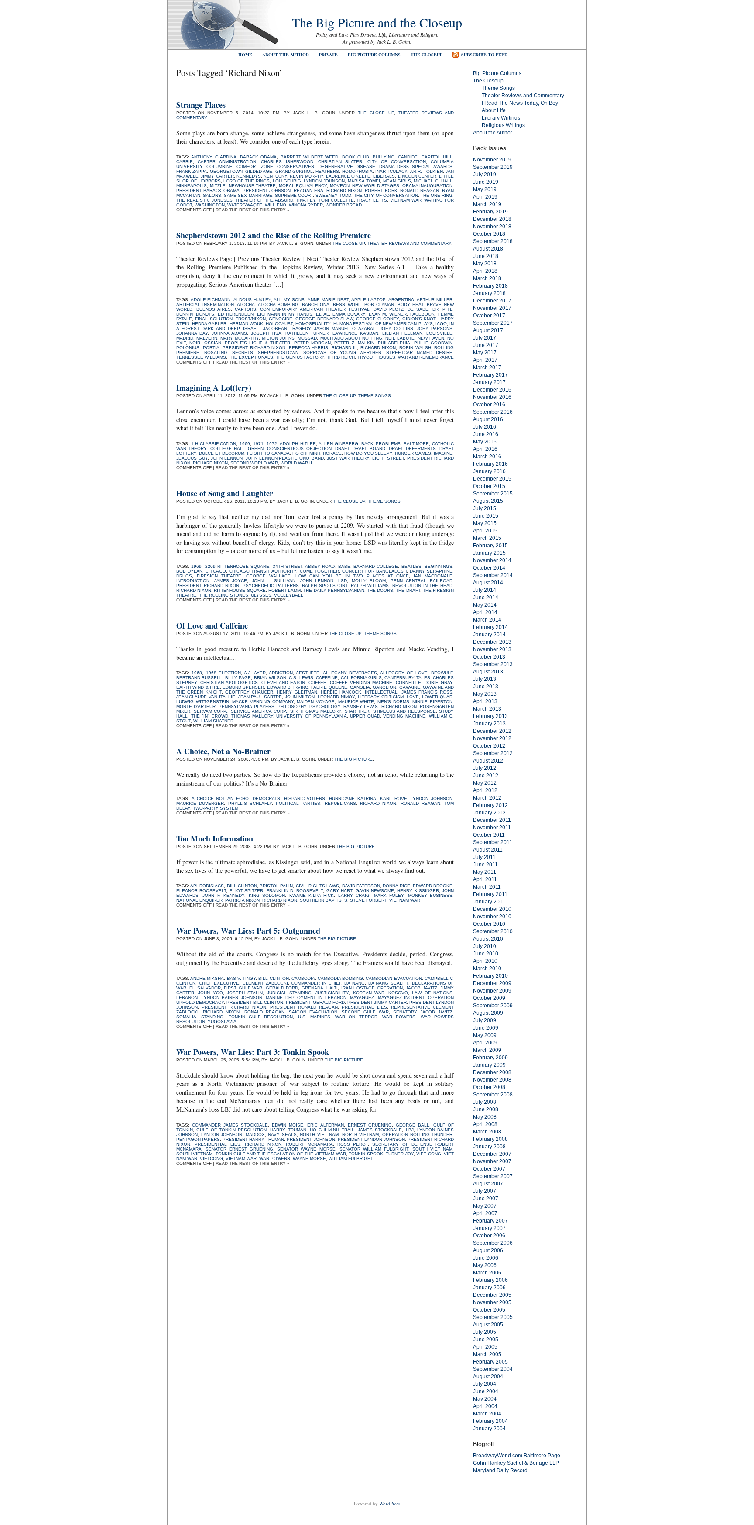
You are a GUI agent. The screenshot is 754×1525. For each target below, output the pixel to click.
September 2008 (493, 1095)
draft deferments (412, 448)
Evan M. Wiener (388, 314)
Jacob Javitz (421, 988)
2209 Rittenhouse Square (237, 566)
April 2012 (485, 790)
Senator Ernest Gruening (239, 1149)
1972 (272, 443)
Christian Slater (340, 161)
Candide (408, 157)
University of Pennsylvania (311, 716)
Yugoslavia (222, 1021)
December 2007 (492, 1154)
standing (212, 1016)
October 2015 (489, 486)
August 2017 (488, 330)
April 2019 (485, 197)
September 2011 (492, 842)
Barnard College (375, 566)
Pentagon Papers (198, 1139)
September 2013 (493, 664)
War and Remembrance (426, 357)
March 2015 (487, 538)
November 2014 (492, 560)
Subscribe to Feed (484, 55)
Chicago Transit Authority (262, 571)
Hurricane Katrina (352, 798)
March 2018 (487, 278)
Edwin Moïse (287, 1125)
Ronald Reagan (419, 190)
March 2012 (487, 798)
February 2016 (490, 464)
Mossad (307, 338)
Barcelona (315, 304)
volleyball (288, 595)
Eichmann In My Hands (285, 314)
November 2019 (492, 160)
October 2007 (489, 1169)
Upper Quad (365, 716)
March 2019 (487, 204)
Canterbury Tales (407, 677)
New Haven (431, 338)
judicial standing (289, 992)
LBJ (410, 1129)
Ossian (212, 342)
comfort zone (254, 166)
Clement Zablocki (265, 983)
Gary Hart (339, 890)
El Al (322, 314)
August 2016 (488, 419)
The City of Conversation (386, 195)
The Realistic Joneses (204, 200)
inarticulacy (391, 171)
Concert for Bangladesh (374, 571)
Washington (210, 205)
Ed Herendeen (236, 314)
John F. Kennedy (223, 895)
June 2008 (485, 1109)
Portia (211, 347)
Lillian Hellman (402, 333)
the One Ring (436, 195)
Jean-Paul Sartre (260, 696)
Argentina (401, 299)
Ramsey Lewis (360, 706)
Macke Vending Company (262, 701)
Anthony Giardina (213, 157)
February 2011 (490, 894)
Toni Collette (336, 200)
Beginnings (438, 566)
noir (194, 342)
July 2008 (484, 1102)
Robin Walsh (415, 347)
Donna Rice (396, 885)
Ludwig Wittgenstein (202, 701)
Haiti (332, 988)
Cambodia (303, 978)
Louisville (439, 333)
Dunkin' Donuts (195, 314)
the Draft (408, 590)
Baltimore (416, 443)
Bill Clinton (242, 885)
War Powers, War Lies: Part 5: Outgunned (248, 930)
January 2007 (489, 1228)
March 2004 (487, 1414)
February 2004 (490, 1421)
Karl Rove (393, 798)
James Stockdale (380, 1129)
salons (212, 195)
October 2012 (489, 746)
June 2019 (485, 182)
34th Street (287, 566)
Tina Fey (305, 200)
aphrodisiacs (207, 885)
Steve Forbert (368, 900)
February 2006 (490, 1280)
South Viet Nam (432, 1149)
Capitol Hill (437, 157)
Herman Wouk (246, 323)
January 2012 (489, 813)
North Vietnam (360, 1134)
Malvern (206, 338)
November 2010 (492, 917)
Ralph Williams (370, 585)
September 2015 (493, 494)
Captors (245, 309)
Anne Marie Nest (328, 299)
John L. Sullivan (273, 580)
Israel (251, 328)
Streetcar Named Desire (419, 352)
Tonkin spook (366, 1153)
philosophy (292, 706)
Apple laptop (368, 299)
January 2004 (489, 1428)
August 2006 (488, 1250)
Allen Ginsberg (338, 443)
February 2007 (490, 1221)
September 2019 (493, 167)
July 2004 (484, 1384)
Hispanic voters (305, 798)
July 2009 (484, 1020)
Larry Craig (354, 895)
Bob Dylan (189, 571)
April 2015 (485, 531)
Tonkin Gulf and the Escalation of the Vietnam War (281, 1153)
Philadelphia (394, 342)
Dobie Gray (438, 682)
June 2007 (485, 1198)
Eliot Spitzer (246, 890)
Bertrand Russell (199, 677)
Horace (332, 453)
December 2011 (492, 820)
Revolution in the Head (422, 585)
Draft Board (369, 448)
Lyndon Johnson (324, 181)
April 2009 (485, 1043)
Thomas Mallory (252, 716)
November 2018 (492, 226)
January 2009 (489, 1065)
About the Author (285, 55)
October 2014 (489, 568)
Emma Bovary (348, 314)
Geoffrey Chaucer (249, 692)
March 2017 (487, 367)
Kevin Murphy (306, 176)
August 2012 (488, 761)
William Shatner (213, 720)
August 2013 (488, 672)
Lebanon (187, 997)
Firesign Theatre (219, 576)
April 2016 (485, 449)
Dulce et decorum (221, 453)
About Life (494, 110)
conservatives (295, 166)
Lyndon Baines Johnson (232, 997)
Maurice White (356, 701)
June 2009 (485, 1028)
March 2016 (487, 456)
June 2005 (485, 1339)
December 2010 (492, 909)
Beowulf (441, 672)
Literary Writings (501, 118)
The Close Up (376, 112)
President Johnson (267, 190)
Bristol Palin (276, 885)
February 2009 (490, 1057)
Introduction (192, 580)
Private (328, 55)
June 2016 (485, 434)
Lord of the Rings (246, 181)
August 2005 (488, 1325)
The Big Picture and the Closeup (377, 22)
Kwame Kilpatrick (311, 895)
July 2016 (484, 427)
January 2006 (489, 1288)
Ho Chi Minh (306, 453)
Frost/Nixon (251, 318)
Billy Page (238, 677)
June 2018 (485, 256)
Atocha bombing (278, 304)
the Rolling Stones (223, 595)
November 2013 (492, 649)
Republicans (340, 803)
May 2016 (485, 442)
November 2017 (492, 308)
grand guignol (294, 171)
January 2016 (489, 471)
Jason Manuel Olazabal (345, 328)
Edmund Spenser (243, 687)
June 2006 (485, 1258)
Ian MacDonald (433, 576)
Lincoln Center (417, 176)
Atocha (246, 304)
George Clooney (377, 318)
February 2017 (490, 375)
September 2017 (493, 323)
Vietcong (211, 1158)
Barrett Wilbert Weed (310, 157)
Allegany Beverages (350, 672)
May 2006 (485, 1265)
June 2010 (485, 954)
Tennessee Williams (201, 357)
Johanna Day (192, 333)
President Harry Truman (253, 1139)
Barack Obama (258, 157)
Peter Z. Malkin (354, 342)
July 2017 (484, 338)
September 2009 (493, 1006)
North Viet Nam (319, 1134)
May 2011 (484, 872)
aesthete (307, 672)
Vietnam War (406, 200)
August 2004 (488, 1377)
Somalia (186, 1016)
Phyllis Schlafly (250, 803)
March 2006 (487, 1273)
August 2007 (488, 1184)
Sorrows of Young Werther (342, 352)
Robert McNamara (309, 1144)
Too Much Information (214, 838)
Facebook (422, 314)
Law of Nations (432, 992)
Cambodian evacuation (394, 978)
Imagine (443, 453)
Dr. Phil (442, 309)
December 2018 (492, 219)
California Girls (361, 677)
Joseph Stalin (245, 992)
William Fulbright (351, 1158)
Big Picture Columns (374, 55)
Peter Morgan (312, 342)
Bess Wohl (346, 304)
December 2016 (492, 390)
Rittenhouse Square (239, 590)
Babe (344, 566)
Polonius (187, 347)
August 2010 (488, 939)
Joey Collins (396, 328)
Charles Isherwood (287, 161)
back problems (380, 443)
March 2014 (487, 620)
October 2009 (489, 998)
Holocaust (279, 323)
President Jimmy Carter (377, 1002)
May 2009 (485, 1035)
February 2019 (490, 212)
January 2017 (489, 382)
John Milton (300, 696)
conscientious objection (299, 448)
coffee (317, 682)
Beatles (411, 566)
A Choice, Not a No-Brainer (223, 751)
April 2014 (485, 612)
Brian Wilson (270, 677)
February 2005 (490, 1362)
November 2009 (492, 991)
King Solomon (267, 895)
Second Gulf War (365, 1012)
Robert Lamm (284, 590)
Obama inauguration (427, 185)
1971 (258, 443)
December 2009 (492, 983)
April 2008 (485, 1124)
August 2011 (488, 850)
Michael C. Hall (433, 181)
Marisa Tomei (364, 181)
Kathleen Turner (307, 333)
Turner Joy (399, 1153)
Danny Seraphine (431, 571)
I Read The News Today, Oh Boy (520, 103)
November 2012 (492, 738)
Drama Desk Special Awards (415, 166)
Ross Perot (352, 1144)
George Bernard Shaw (324, 318)
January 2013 (489, 724)
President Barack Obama (208, 190)
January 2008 (489, 1147)
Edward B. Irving (288, 687)
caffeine (327, 677)
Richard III (344, 347)
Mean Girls (397, 181)
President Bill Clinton (254, 1002)
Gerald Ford (282, 988)
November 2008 (492, 1080)
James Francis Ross (427, 692)
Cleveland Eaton (283, 682)
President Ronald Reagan (304, 1007)
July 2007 (484, 1191)
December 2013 (492, 642)
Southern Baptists (323, 900)
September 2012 (493, 753)
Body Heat (410, 304)
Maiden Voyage (316, 701)
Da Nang (354, 983)
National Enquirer (199, 900)
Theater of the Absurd (264, 200)
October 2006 (489, 1236)
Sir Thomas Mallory (315, 711)
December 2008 (492, 1072)
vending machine (404, 716)
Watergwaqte (244, 205)
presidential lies (364, 1007)
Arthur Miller (434, 299)
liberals (384, 176)
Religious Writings (503, 125)
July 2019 (484, 175)
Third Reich (341, 357)
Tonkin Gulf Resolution (261, 1016)
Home (245, 55)
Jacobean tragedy (287, 328)
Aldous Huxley (252, 299)
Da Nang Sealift (388, 983)
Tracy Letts (371, 200)
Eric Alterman (325, 1125)
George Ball (412, 1125)
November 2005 (492, 1302)
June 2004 (485, 1391)
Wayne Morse (309, 1158)
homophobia (357, 171)
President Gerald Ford (315, 1002)
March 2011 (487, 887)
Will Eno (275, 205)
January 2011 (489, 902)
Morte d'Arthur (196, 706)
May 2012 (485, 783)
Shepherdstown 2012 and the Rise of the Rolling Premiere (273, 235)
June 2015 (485, 516)
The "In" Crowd (209, 716)
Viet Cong (428, 1153)
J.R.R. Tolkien (426, 171)
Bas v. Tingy (241, 978)
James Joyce (230, 580)
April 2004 (485, 1406)
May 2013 (485, 694)
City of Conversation (396, 161)
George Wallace (268, 576)
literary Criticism (381, 696)
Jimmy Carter (217, 176)
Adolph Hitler (297, 443)
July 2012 (484, 768)
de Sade (418, 309)
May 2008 (485, 1117)
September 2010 (493, 931)
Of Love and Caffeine (212, 625)
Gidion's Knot (418, 318)
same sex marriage (248, 195)
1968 (197, 672)
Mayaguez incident (401, 997)
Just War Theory (348, 458)
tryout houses (376, 357)
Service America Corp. (259, 711)
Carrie (184, 161)
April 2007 (485, 1213)
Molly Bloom (369, 580)
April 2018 (485, 271)
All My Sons (289, 299)
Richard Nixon (344, 190)
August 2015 (488, 501)
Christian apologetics (229, 682)
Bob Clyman (379, 304)
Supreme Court (294, 195)
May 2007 (485, 1206)
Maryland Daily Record (500, 1470)
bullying (383, 157)
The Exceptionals (251, 357)
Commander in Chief (316, 983)
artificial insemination (205, 304)
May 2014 (485, 605)
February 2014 (490, 627)
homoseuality (312, 323)
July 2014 (484, 590)
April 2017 (485, 360)
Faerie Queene (329, 687)
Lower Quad (437, 696)
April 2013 (485, 701)
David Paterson (361, 885)
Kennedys (248, 176)
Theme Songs (374, 395)
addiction (281, 672)
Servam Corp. (211, 711)
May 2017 (485, 353)
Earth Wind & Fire (198, 687)
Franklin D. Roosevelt (295, 890)
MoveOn (340, 185)
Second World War (254, 462)
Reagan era (308, 190)
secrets (242, 352)
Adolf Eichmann (210, 299)
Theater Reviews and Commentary (409, 243)
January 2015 (489, 553)
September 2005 (493, 1317)
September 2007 (493, 1176)
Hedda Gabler (209, 323)
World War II (296, 462)
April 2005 (485, 1347)
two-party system (215, 808)
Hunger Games (413, 453)
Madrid (184, 338)
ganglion (384, 687)
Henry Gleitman (297, 692)
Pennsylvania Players (246, 706)
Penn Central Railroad (421, 580)
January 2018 (489, 293)
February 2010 (490, 976)
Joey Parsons (434, 328)
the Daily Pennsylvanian (333, 590)
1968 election (223, 672)
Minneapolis (191, 185)
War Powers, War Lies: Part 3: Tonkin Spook (252, 1052)
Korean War (368, 992)
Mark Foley (389, 895)
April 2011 (485, 879)
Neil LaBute (400, 338)
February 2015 (490, 546)
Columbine (219, 166)
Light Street (388, 458)
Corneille (408, 682)
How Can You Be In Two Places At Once (352, 576)
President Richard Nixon (254, 347)
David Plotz (389, 309)
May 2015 (485, 523)
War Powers (398, 1016)
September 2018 (493, 241)
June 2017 (485, 345)
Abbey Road (320, 566)
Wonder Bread (344, 205)
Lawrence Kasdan (355, 333)
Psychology (324, 706)
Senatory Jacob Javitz (422, 1012)
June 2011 (485, 865)
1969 (245, 443)
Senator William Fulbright (373, 1149)
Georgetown (226, 171)
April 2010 (485, 961)
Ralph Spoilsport (324, 585)
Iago (441, 323)
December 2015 (492, 479)
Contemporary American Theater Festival (314, 309)
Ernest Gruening (370, 1125)
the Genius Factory (300, 357)
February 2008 (490, 1139)
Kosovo (398, 992)
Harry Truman (288, 1129)
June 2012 (485, 776)
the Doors (380, 590)
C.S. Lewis (301, 677)
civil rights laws (317, 885)
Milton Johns (278, 338)
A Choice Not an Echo (220, 798)
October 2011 (489, 835)
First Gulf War (243, 988)
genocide (280, 318)
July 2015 (484, 508)
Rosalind (215, 352)
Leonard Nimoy (336, 696)
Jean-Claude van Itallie (205, 696)
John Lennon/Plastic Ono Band (284, 458)
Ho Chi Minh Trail (332, 1129)
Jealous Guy (192, 458)
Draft (342, 448)
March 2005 (487, 1354)
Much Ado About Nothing (351, 338)
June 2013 (485, 687)
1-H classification (213, 443)
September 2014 (493, 575)
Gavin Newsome (375, 890)
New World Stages (375, 185)
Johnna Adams (229, 333)
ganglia (360, 687)
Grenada (312, 988)
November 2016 (492, 397)
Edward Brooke (432, 885)
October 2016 (489, 405)
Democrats (266, 798)
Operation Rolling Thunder (417, 1134)
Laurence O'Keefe (348, 176)
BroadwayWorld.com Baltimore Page (516, 1456)
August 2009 (488, 1013)
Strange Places (201, 104)
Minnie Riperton (432, 701)
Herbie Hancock (341, 692)
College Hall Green (237, 448)
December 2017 (492, 301)
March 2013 (487, 709)
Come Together (319, 571)
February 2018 (490, 286)
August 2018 (488, 249)
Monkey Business (430, 895)
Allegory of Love (404, 672)
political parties (298, 803)
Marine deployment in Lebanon (306, 997)
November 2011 (492, 827)
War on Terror (356, 1016)
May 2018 (485, 264)
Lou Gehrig (287, 181)
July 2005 (484, 1332)
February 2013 (490, 716)
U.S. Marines (314, 1016)
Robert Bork (381, 190)
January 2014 (489, 635)
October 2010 (489, 924)
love (413, 696)
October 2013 (489, 657)
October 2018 (489, 234)
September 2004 (493, 1369)
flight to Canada (268, 453)
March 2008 (487, 1132)
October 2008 (489, 1087)
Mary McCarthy (239, 338)
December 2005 (492, 1295)
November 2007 (492, 1161)
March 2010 (487, 968)
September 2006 (493, 1243)
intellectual (381, 692)
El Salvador (204, 988)
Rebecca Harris (309, 347)
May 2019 (485, 189)
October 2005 (489, 1310)
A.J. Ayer (254, 672)
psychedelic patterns (271, 585)
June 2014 (485, 597)
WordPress (389, 1503)
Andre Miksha (207, 978)
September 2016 (493, 412)
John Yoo (210, 992)
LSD (342, 580)
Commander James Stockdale (230, 1125)
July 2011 (484, 857)
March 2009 (487, 1050)
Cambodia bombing (340, 978)
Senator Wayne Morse (306, 1149)
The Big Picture (353, 759)
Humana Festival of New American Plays (383, 323)
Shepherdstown (278, 352)
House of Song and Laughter (224, 493)
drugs (184, 576)
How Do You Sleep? (368, 453)
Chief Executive (219, 983)
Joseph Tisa (266, 333)
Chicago (216, 571)
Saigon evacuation (313, 1012)
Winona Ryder (306, 205)
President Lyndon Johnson (371, 1139)
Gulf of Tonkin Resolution (231, 1129)
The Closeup (426, 55)
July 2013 (484, 679)
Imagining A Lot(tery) (213, 387)
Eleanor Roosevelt (201, 890)
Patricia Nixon (242, 900)
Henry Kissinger (418, 890)
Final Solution (213, 318)
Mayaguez (362, 997)
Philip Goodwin (433, 342)
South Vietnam (194, 1153)
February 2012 (490, 805)
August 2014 (488, 583)
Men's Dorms (393, 701)
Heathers (327, 171)
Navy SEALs (282, 1134)
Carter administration (227, 161)
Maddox (255, 1134)
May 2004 (485, 1399)
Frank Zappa (191, 171)
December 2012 (492, 731)
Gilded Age (258, 171)
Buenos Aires (213, 309)
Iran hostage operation (372, 988)
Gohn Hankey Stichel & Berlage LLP (516, 1463)
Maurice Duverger (200, 803)
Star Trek (357, 711)
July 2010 (484, 946)
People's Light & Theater (257, 342)
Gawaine (409, 687)
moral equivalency (303, 185)
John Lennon (227, 458)
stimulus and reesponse (404, 711)
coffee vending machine (361, 682)
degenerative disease (347, 166)
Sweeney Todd (333, 195)
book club (355, 157)
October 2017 (489, 316)
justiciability (332, 992)
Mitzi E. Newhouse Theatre (243, 185)
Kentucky (275, 176)
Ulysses (261, 595)
